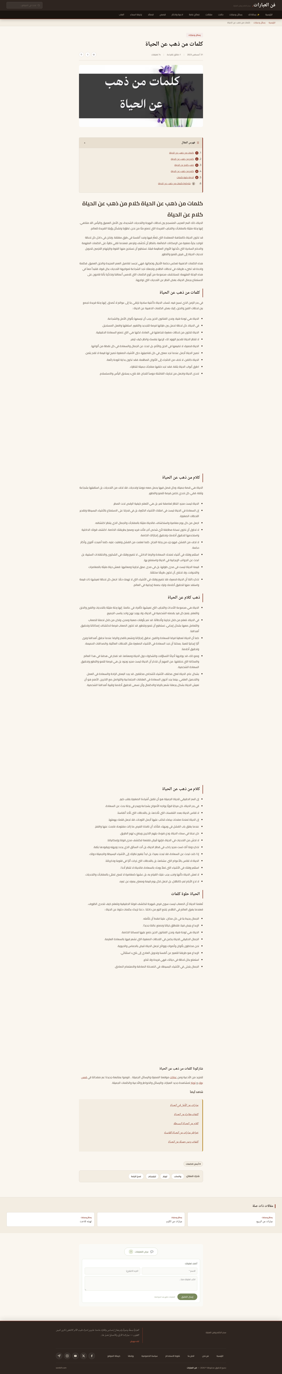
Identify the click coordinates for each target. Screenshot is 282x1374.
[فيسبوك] (91, 1356)
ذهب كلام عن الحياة (184, 165)
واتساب (177, 1176)
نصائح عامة (194, 14)
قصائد (151, 14)
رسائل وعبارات (235, 14)
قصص (163, 14)
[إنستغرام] (67, 1356)
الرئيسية (269, 14)
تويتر (193, 1082)
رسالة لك (252, 14)
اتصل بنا (191, 1356)
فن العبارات (192, 1368)
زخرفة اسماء (136, 14)
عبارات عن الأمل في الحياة (184, 1105)
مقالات (208, 14)
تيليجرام (152, 1176)
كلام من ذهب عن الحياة (182, 159)
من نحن (205, 1356)
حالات (220, 14)
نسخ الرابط (136, 1176)
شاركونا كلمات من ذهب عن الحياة (174, 183)
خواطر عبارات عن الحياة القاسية (181, 1132)
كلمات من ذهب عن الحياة (181, 153)
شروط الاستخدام (172, 1356)
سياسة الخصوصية (149, 1356)
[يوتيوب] (75, 1356)
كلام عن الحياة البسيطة (185, 1123)
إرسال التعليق (187, 1297)
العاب (121, 14)
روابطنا (131, 1356)
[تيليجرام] (59, 1356)
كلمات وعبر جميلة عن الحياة (183, 1141)
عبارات (173, 1077)
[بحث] (39, 5)
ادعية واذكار (177, 14)
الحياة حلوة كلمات (185, 177)
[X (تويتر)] (83, 1356)
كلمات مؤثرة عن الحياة (186, 1114)
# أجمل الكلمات (193, 1164)
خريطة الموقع (114, 1356)
